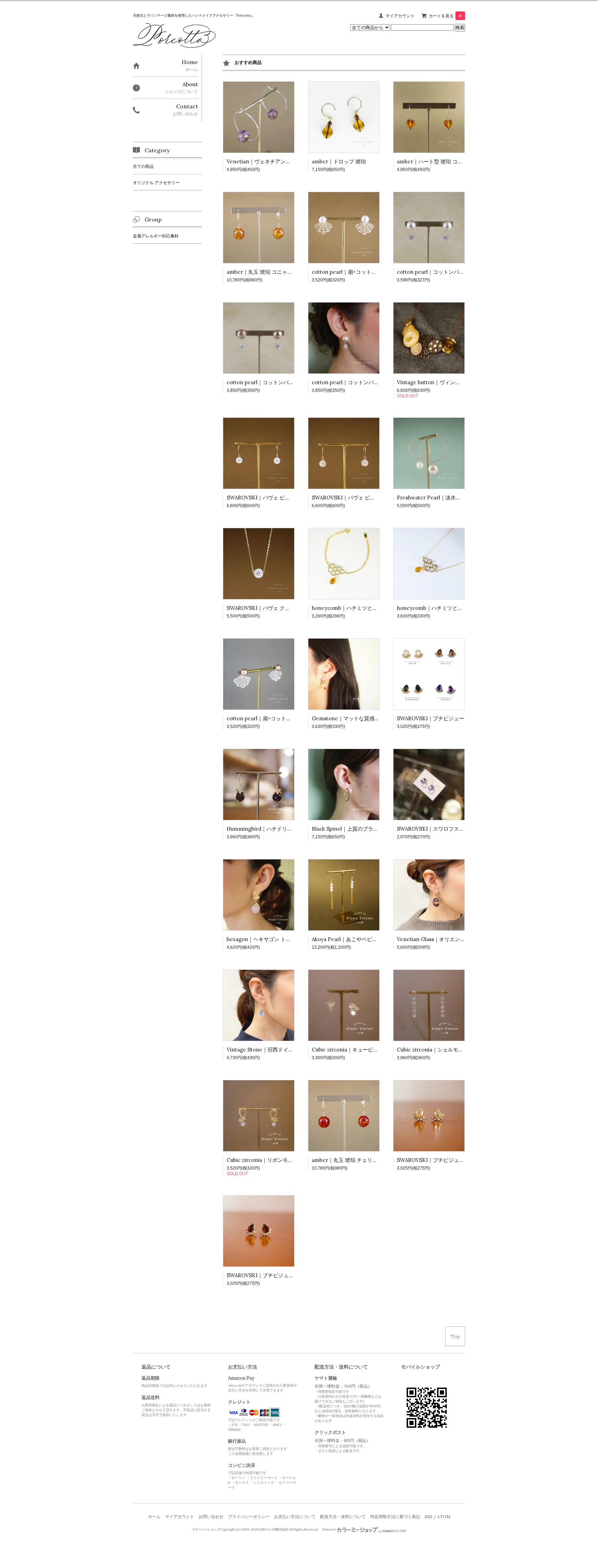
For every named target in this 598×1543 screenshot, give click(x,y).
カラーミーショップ (206, 1529)
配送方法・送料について (343, 1516)
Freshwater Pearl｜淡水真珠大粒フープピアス (452, 497)
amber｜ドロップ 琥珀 (339, 161)
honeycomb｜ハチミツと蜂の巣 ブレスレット (366, 608)
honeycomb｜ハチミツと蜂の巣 (435, 608)
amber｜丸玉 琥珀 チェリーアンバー (355, 1160)
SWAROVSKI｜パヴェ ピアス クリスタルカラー (282, 497)
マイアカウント (400, 15)
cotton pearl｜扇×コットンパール (352, 272)
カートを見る (445, 15)
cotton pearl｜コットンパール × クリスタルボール (456, 272)
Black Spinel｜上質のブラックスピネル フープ (366, 828)
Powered (329, 1529)
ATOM (443, 1516)
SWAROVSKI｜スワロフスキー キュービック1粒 (453, 828)
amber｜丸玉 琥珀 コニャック (262, 272)
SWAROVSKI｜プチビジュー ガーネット (274, 1275)
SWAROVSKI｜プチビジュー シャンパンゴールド (454, 1160)
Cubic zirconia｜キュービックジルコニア (360, 1049)
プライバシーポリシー (249, 1516)
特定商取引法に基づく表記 (395, 1516)
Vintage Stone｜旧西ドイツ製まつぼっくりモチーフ (289, 1049)
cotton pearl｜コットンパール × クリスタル (364, 382)
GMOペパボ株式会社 (273, 1529)
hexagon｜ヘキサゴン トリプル (264, 939)
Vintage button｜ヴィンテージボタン (441, 382)
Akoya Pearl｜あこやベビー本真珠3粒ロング (364, 939)
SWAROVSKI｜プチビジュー (430, 718)
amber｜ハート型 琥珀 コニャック (437, 161)
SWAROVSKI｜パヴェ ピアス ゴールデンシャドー (370, 497)
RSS (428, 1516)
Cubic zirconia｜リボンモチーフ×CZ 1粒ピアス (282, 1160)
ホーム (154, 1516)
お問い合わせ (211, 1516)
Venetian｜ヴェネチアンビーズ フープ (272, 161)
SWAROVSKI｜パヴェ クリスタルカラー (274, 608)
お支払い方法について (295, 1516)
